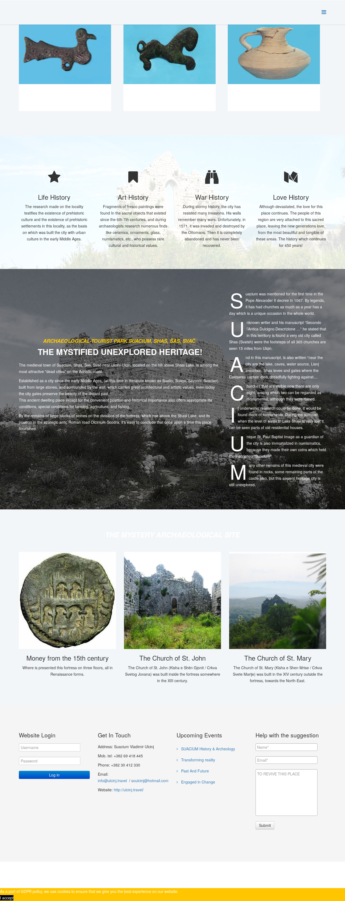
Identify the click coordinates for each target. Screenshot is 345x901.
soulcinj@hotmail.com (149, 780)
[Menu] (324, 11)
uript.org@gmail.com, (229, 870)
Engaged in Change (197, 782)
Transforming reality (197, 759)
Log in (54, 775)
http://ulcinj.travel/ (129, 789)
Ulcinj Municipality (42, 876)
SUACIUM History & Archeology (207, 748)
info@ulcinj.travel (113, 780)
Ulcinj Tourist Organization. (88, 876)
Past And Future (194, 771)
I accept (6, 897)
